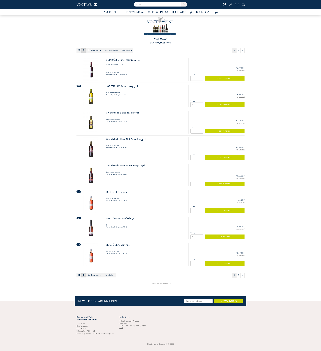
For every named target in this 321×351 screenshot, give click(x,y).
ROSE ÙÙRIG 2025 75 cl (118, 244)
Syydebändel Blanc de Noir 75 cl (122, 112)
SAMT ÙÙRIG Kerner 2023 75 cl (122, 86)
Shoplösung (151, 344)
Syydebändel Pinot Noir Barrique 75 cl (125, 165)
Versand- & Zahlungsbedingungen (132, 325)
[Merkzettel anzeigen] (237, 4)
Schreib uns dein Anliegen (129, 321)
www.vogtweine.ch (160, 42)
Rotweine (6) (135, 12)
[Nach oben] (314, 347)
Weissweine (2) (158, 12)
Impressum (123, 323)
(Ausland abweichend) (113, 73)
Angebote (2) (113, 12)
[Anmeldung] (231, 4)
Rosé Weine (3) (182, 12)
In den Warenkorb (224, 78)
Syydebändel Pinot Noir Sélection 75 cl (126, 139)
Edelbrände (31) (207, 12)
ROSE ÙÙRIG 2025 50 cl (118, 191)
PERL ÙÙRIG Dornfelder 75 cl (121, 218)
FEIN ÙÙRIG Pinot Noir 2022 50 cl (123, 59)
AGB (121, 328)
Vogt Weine (86, 4)
